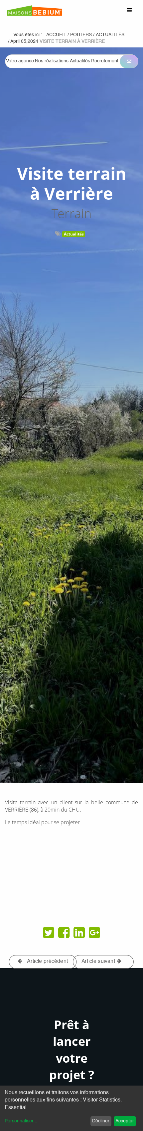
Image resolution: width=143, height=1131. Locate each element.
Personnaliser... (21, 1121)
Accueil (56, 35)
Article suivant (99, 961)
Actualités (74, 234)
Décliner (100, 1121)
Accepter (124, 1121)
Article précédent (47, 961)
